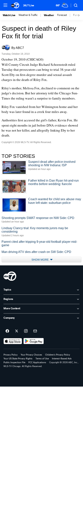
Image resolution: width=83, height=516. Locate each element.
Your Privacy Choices (31, 355)
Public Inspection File (14, 362)
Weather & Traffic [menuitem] (28, 15)
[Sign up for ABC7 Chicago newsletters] (35, 331)
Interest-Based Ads (62, 358)
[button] (5, 5)
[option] (11, 15)
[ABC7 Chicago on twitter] (16, 331)
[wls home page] (9, 276)
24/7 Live (28, 5)
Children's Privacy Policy (57, 355)
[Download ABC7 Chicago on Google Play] (34, 341)
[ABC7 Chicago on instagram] (26, 331)
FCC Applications (37, 362)
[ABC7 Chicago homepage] (15, 5)
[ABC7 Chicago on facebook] (7, 331)
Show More (40, 259)
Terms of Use (42, 358)
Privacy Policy (10, 355)
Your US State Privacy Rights (17, 358)
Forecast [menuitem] (62, 15)
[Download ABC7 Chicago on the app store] (12, 341)
